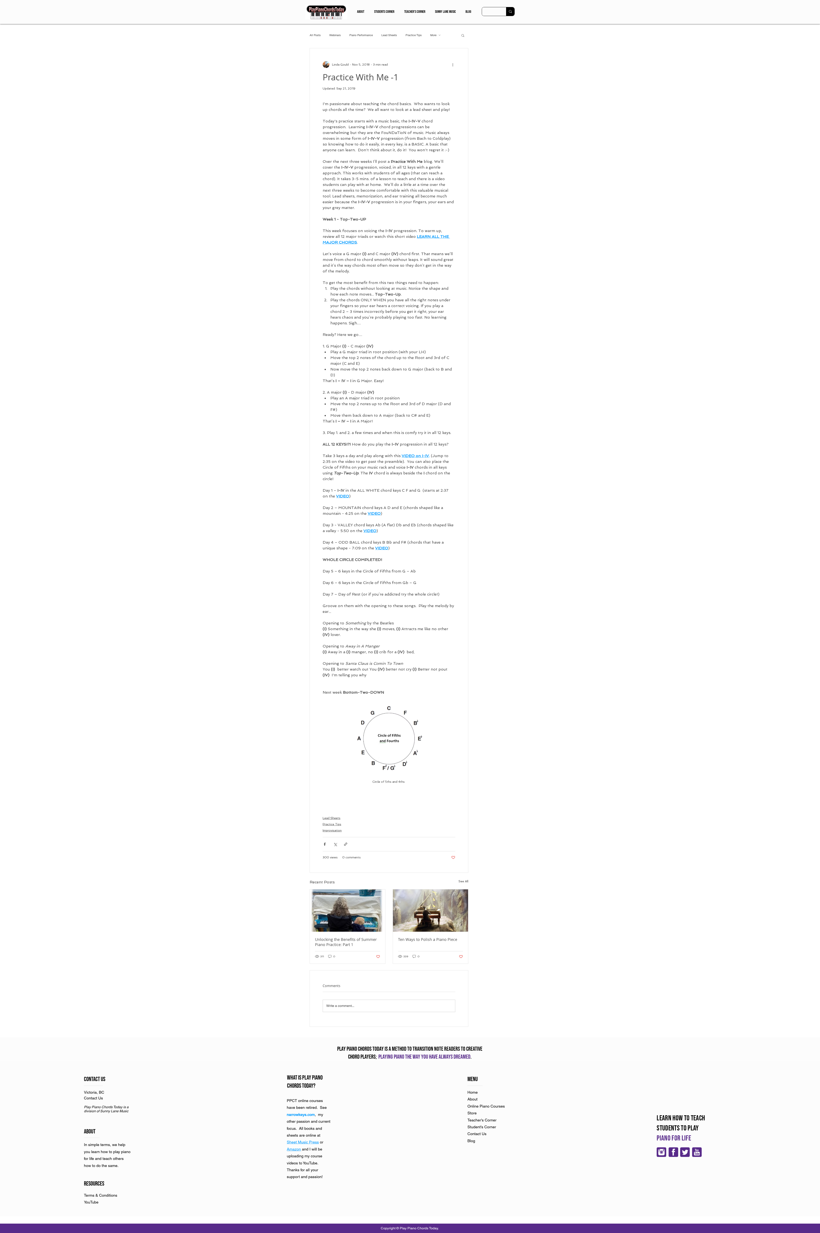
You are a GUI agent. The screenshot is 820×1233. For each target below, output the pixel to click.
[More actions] (452, 64)
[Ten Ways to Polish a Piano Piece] (430, 910)
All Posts (315, 35)
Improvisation (332, 830)
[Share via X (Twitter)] (335, 844)
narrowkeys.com (301, 1114)
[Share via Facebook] (325, 844)
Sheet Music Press (303, 1142)
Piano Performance (361, 35)
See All (463, 881)
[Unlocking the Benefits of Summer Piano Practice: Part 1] (347, 910)
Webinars (335, 35)
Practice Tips (414, 35)
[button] (360, 11)
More (433, 35)
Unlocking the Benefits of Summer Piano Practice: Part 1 (346, 942)
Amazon (294, 1149)
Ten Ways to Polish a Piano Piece (427, 939)
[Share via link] (346, 844)
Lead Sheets (389, 35)
